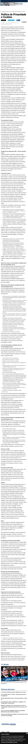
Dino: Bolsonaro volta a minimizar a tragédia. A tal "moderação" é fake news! (13, 702)
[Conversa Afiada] (14, 5)
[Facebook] (2, 730)
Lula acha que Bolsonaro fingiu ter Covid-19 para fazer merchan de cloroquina (14, 715)
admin (3, 22)
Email (19, 20)
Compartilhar (12, 20)
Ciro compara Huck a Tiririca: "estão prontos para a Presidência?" (13, 695)
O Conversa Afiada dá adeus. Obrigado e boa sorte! (13, 692)
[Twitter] (9, 730)
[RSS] (13, 730)
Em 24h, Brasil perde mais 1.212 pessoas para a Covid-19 (14, 699)
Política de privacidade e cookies (9, 742)
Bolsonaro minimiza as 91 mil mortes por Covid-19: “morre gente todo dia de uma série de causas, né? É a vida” (14, 707)
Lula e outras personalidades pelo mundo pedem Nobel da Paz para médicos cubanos (13, 711)
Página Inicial (9, 11)
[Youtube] (6, 730)
